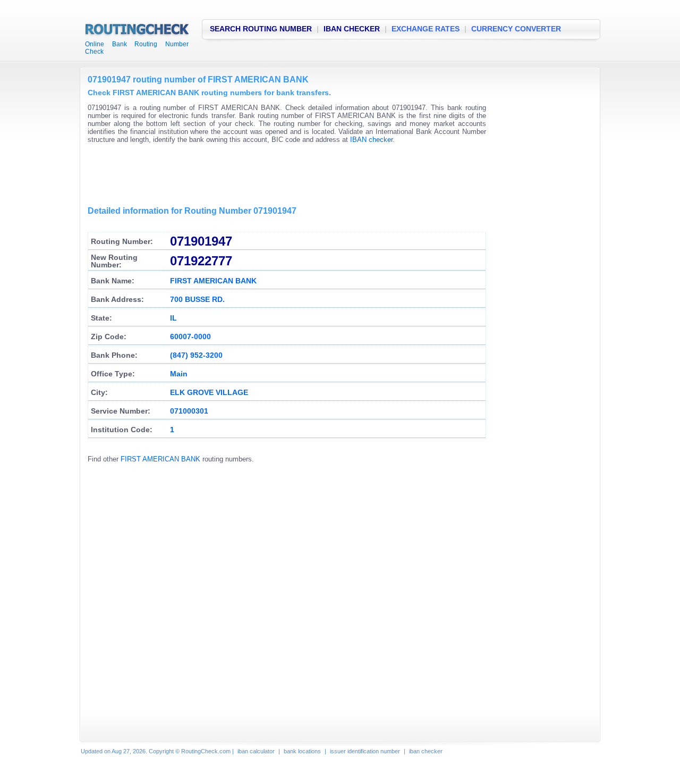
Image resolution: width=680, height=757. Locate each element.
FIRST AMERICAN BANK (160, 459)
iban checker (426, 751)
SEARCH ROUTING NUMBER (261, 28)
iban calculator (256, 751)
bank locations (302, 751)
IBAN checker (371, 140)
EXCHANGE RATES (426, 28)
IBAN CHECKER (352, 28)
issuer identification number (365, 751)
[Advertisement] (281, 175)
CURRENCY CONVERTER (516, 28)
